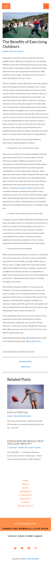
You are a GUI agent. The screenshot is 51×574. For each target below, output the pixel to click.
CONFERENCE (25, 495)
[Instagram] (35, 548)
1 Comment (12, 447)
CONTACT (25, 502)
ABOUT (25, 484)
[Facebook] (29, 548)
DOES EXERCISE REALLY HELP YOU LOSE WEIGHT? (25, 442)
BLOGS (25, 488)
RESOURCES (25, 498)
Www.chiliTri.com (33, 341)
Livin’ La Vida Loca (17, 412)
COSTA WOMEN (32, 559)
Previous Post (25, 361)
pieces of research (26, 188)
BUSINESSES (25, 491)
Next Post (25, 367)
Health (5, 51)
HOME (25, 480)
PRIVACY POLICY (25, 506)
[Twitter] (15, 548)
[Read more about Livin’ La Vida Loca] (25, 396)
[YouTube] (22, 548)
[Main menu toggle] (46, 6)
